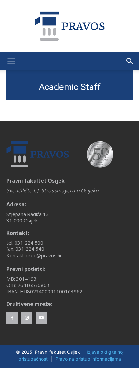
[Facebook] (12, 318)
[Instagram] (26, 318)
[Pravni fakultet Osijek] (69, 26)
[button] (11, 61)
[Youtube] (41, 318)
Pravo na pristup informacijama (88, 359)
